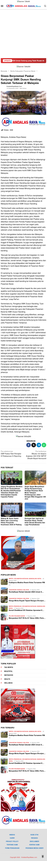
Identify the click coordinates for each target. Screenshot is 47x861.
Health (7, 679)
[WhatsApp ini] (44, 445)
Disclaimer (34, 841)
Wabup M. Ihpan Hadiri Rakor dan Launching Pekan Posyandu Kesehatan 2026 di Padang (11, 521)
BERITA (11, 578)
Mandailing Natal (35, 578)
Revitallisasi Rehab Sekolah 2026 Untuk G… (26, 592)
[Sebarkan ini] (28, 445)
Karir (12, 838)
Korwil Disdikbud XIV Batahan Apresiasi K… (26, 610)
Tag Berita (8, 667)
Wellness (8, 683)
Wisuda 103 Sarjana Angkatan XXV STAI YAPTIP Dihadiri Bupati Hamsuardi (36, 455)
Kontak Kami (34, 845)
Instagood (8, 675)
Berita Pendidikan (15, 606)
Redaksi (34, 838)
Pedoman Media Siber (34, 848)
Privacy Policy (12, 841)
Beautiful (8, 671)
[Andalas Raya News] (23, 6)
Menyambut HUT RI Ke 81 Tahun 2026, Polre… (27, 618)
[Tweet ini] (33, 445)
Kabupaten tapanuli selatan (19, 590)
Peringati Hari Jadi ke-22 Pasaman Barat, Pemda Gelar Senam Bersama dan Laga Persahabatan (35, 521)
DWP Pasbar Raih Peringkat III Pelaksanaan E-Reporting (11, 453)
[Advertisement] (23, 33)
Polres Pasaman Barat (17, 616)
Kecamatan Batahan (21, 578)
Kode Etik (34, 835)
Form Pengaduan (12, 848)
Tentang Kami (12, 845)
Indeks (12, 835)
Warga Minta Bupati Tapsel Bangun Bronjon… (27, 601)
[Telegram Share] (39, 445)
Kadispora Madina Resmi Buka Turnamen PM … (27, 583)
